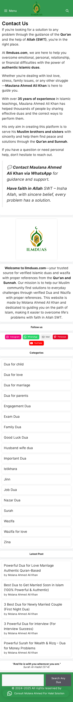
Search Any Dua (58, 680)
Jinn (7, 479)
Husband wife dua (18, 448)
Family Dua (12, 427)
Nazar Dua (12, 500)
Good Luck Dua (16, 437)
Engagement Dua (17, 406)
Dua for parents (16, 396)
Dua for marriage (17, 385)
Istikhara (10, 469)
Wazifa (9, 521)
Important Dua (15, 458)
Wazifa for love (15, 532)
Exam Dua (12, 416)
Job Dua (10, 490)
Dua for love (13, 375)
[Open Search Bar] (67, 11)
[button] (36, 693)
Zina (7, 542)
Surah (8, 511)
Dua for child (14, 364)
